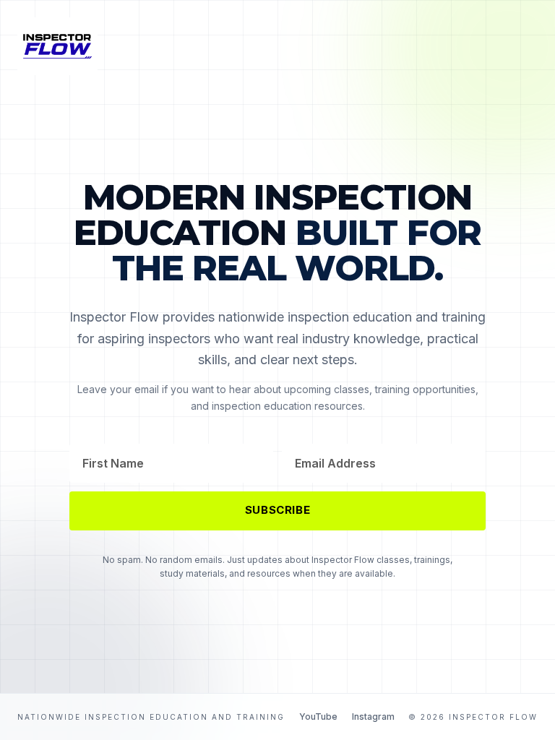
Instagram (373, 716)
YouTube (318, 716)
